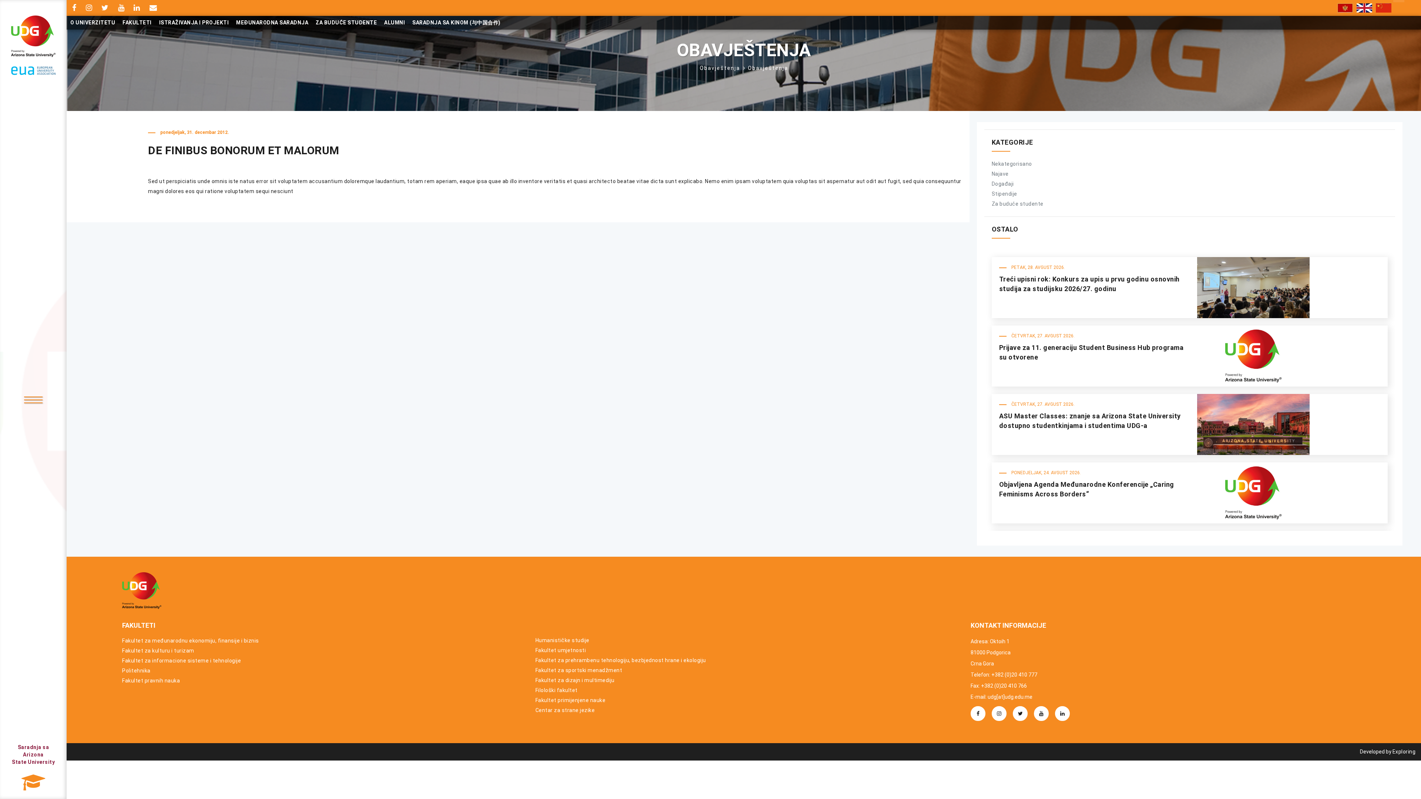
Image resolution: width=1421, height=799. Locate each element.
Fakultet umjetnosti (560, 650)
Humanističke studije (562, 640)
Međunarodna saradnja (272, 23)
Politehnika (136, 671)
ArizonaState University (33, 754)
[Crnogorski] (1345, 7)
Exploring (1404, 752)
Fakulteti (137, 23)
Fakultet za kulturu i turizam (158, 651)
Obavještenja (720, 68)
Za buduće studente (346, 23)
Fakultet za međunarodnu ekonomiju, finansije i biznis (190, 641)
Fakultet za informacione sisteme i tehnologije (181, 661)
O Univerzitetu (92, 23)
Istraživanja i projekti (194, 23)
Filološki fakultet (556, 690)
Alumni (394, 23)
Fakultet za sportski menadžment (578, 670)
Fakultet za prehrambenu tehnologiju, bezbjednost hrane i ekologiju (620, 660)
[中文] (1383, 7)
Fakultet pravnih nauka (151, 681)
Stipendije (1004, 194)
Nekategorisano (1012, 164)
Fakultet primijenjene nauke (570, 700)
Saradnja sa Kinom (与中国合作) (456, 23)
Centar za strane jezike (565, 710)
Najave (1000, 174)
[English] (1364, 7)
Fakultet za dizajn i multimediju (575, 680)
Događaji (1003, 184)
